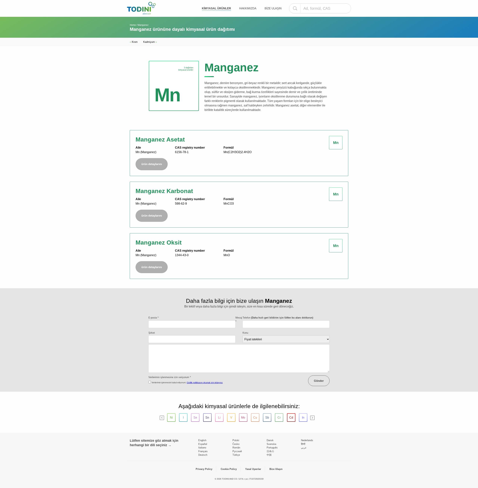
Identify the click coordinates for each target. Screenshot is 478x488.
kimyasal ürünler (216, 8)
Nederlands (307, 440)
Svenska (271, 444)
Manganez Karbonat (164, 191)
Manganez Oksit (159, 242)
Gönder (319, 380)
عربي (304, 447)
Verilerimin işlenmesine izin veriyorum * (169, 377)
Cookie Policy (229, 469)
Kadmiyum (150, 42)
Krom (134, 42)
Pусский (237, 451)
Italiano (202, 447)
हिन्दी (303, 444)
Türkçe (236, 454)
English (202, 440)
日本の (270, 451)
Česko (235, 444)
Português (272, 447)
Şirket (151, 332)
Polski (235, 440)
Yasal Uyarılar (253, 469)
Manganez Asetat (160, 139)
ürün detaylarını (151, 164)
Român (236, 447)
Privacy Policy (204, 469)
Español (202, 444)
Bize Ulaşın (273, 8)
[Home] (141, 8)
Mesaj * (238, 319)
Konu (245, 332)
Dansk (270, 440)
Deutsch (202, 454)
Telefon (278, 317)
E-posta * (153, 317)
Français (203, 451)
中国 (269, 454)
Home (133, 25)
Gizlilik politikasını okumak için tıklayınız (205, 382)
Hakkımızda (247, 8)
